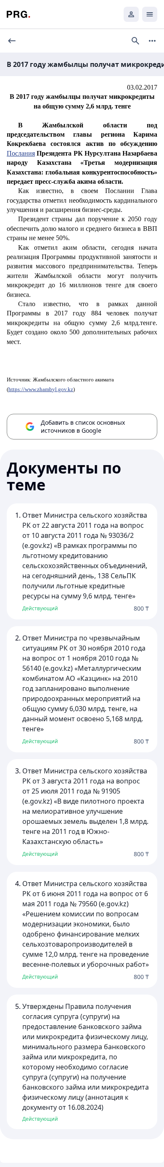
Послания (21, 153)
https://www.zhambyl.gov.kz (40, 389)
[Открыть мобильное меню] (149, 14)
